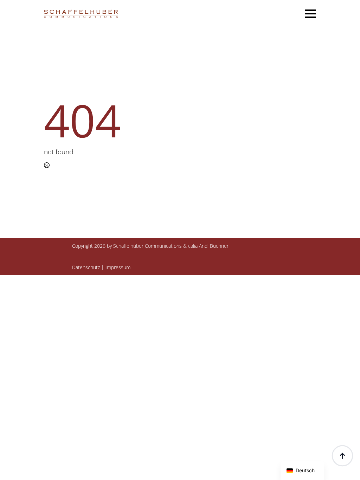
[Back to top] (342, 455)
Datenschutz (86, 267)
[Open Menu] (310, 13)
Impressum (117, 267)
